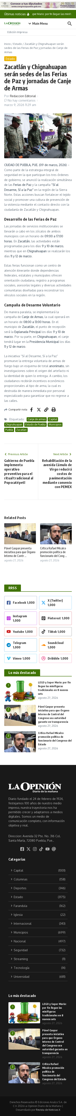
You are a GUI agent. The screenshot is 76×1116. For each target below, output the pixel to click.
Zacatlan (21, 429)
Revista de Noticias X (48, 1109)
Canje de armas (37, 419)
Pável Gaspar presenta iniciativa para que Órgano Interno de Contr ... (19, 552)
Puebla (9, 429)
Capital (53, 419)
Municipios (55, 424)
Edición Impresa (17, 32)
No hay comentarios (21, 100)
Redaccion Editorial (23, 96)
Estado (17, 44)
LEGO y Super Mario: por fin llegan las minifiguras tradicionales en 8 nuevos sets (54, 1011)
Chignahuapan (13, 424)
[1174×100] (38, 5)
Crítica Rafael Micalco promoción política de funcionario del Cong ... (53, 552)
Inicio (7, 44)
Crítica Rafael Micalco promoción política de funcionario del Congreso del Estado (54, 1071)
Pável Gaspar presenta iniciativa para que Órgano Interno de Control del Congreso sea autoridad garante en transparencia (53, 714)
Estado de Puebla (35, 424)
